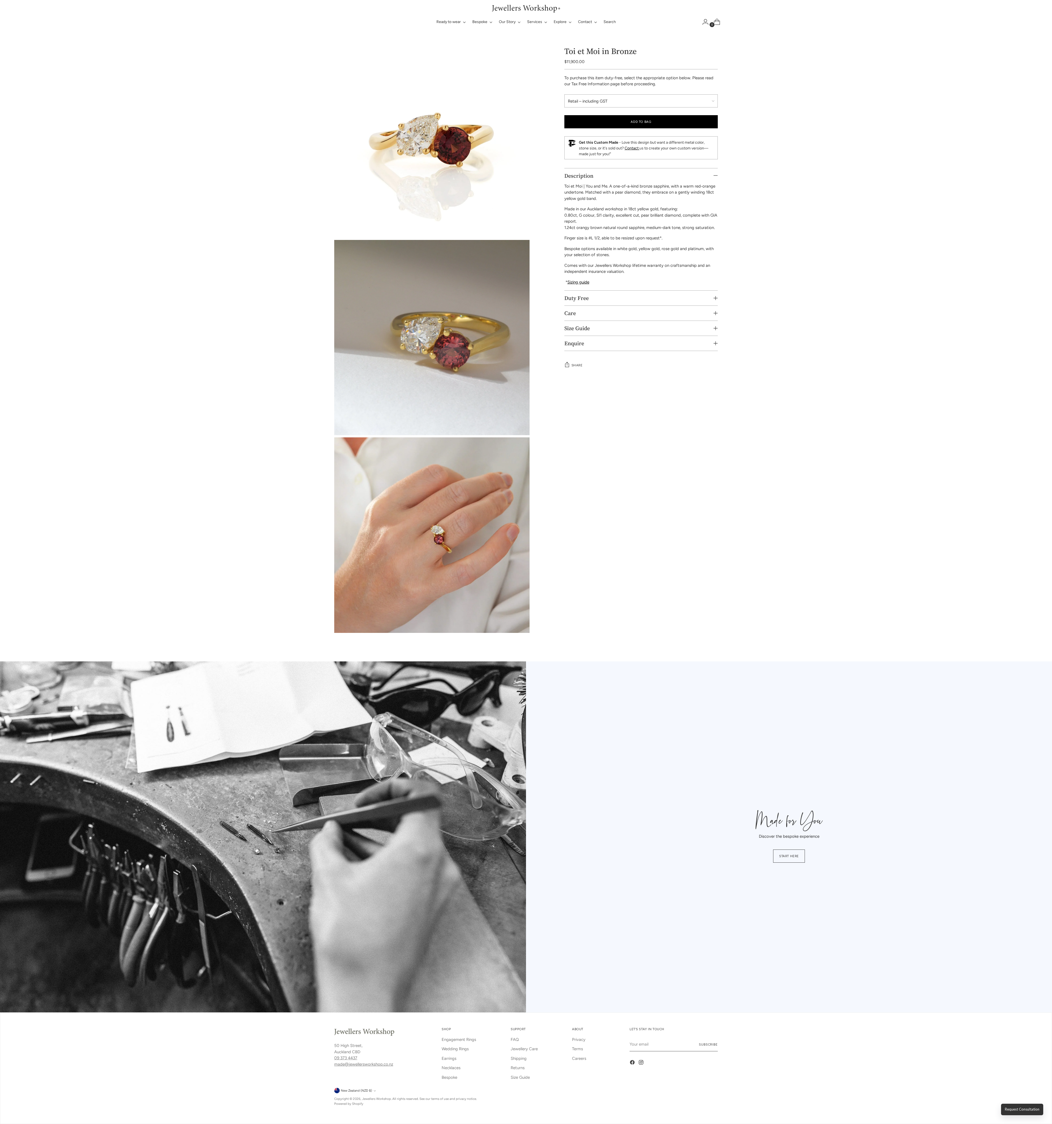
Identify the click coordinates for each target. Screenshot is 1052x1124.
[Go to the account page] (703, 21)
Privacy (578, 1039)
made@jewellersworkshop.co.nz (363, 1064)
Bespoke (449, 1077)
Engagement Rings (459, 1039)
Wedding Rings (455, 1048)
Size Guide (520, 1077)
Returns (518, 1067)
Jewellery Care (524, 1048)
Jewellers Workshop (376, 1099)
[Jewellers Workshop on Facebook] (633, 1063)
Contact (632, 148)
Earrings (449, 1058)
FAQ (515, 1039)
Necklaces (451, 1067)
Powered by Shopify (348, 1104)
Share (577, 365)
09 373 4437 (345, 1057)
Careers (579, 1058)
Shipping (519, 1058)
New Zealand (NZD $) (356, 1090)
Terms (577, 1048)
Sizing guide (578, 281)
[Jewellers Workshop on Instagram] (641, 1063)
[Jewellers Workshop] (526, 8)
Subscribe (708, 1044)
